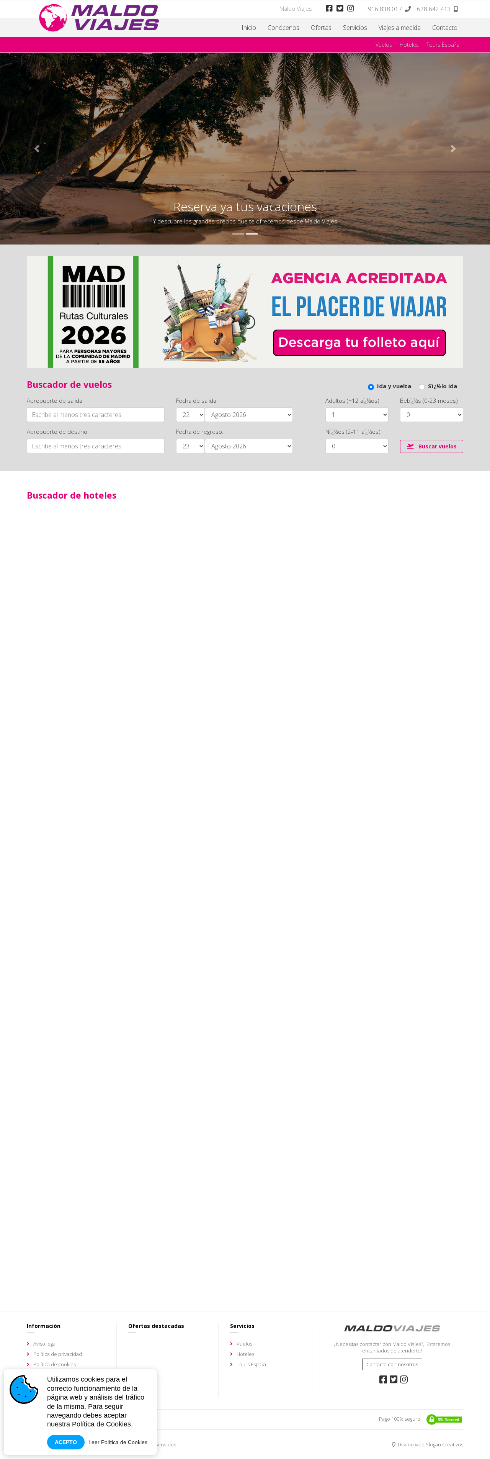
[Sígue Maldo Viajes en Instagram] (350, 8)
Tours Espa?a (442, 44)
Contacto (444, 27)
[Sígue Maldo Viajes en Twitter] (340, 8)
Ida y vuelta (394, 386)
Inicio (249, 27)
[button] (37, 149)
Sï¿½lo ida (442, 386)
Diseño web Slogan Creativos (430, 1444)
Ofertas (321, 27)
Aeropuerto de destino (57, 431)
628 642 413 (434, 9)
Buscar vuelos (437, 446)
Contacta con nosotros (392, 1364)
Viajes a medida (400, 27)
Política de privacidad (57, 1354)
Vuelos (384, 44)
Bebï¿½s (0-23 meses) (429, 400)
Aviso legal (45, 1343)
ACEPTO (66, 1442)
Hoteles (409, 44)
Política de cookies (54, 1364)
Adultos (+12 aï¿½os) (352, 400)
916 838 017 (385, 9)
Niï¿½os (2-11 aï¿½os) (353, 431)
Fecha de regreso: (200, 431)
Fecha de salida (196, 400)
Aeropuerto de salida (54, 400)
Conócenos (283, 27)
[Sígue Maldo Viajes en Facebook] (329, 8)
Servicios (355, 27)
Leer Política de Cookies (117, 1442)
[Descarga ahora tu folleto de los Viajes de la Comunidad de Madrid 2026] (245, 311)
